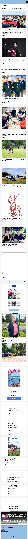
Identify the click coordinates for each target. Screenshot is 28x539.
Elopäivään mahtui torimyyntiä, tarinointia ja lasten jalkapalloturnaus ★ (14, 461)
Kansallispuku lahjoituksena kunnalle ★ (13, 425)
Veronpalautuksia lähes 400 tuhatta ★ (12, 414)
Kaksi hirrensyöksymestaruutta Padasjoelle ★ (7, 362)
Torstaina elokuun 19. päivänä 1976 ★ (12, 408)
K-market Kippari (13, 392)
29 (14, 281)
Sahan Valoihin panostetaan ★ (8, 66)
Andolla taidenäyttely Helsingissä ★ (12, 421)
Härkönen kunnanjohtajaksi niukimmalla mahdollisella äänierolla (9, 337)
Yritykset (11, 245)
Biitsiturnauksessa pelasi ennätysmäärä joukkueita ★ (14, 477)
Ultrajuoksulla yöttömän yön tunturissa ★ (12, 481)
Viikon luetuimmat (14, 313)
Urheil (12, 471)
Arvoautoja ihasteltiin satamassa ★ (9, 29)
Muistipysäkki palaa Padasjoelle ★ (12, 412)
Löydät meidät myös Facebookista (14, 398)
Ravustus (11, 99)
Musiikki (11, 161)
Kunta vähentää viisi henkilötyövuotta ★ (7, 340)
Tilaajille (16, 59)
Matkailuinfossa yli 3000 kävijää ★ (13, 508)
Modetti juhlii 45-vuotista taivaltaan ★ (10, 244)
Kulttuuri (6, 59)
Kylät (8, 161)
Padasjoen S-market (14, 391)
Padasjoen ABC (13, 393)
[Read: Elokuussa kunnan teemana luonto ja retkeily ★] (14, 261)
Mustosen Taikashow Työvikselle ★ (9, 58)
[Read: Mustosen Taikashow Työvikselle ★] (14, 47)
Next (25, 281)
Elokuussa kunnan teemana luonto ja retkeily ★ (12, 272)
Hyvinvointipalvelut (4, 273)
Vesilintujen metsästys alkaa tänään (12, 427)
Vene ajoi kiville (10, 429)
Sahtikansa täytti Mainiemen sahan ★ (10, 185)
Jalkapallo (6, 161)
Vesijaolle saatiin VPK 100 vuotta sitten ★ (13, 410)
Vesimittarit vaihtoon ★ (12, 504)
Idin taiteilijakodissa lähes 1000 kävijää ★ (13, 406)
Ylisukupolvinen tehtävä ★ (8, 468)
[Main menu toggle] (27, 2)
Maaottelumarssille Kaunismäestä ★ (11, 479)
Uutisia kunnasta (14, 498)
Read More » (3, 35)
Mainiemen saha (7, 99)
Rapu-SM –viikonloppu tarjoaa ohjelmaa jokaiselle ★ (13, 218)
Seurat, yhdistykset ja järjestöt (11, 59)
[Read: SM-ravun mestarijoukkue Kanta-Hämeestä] (14, 86)
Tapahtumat (3, 59)
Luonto (8, 273)
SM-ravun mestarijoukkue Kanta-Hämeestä (11, 98)
